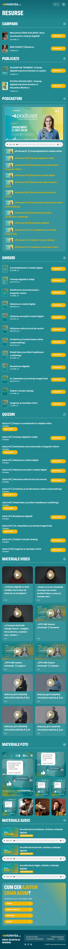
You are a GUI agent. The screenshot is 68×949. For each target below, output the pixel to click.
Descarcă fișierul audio (26, 835)
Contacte (61, 939)
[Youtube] (31, 944)
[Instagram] (28, 944)
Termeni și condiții (32, 937)
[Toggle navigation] (63, 4)
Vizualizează (57, 36)
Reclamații (50, 939)
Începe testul (8, 429)
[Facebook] (25, 944)
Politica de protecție (57, 937)
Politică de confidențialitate (34, 939)
